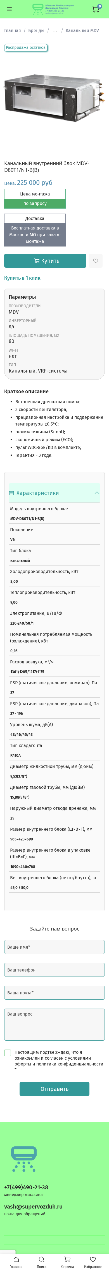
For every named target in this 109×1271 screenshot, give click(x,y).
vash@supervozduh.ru (33, 1206)
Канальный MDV (82, 30)
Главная (12, 30)
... (55, 30)
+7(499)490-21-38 (26, 1187)
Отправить (54, 1089)
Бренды (36, 30)
